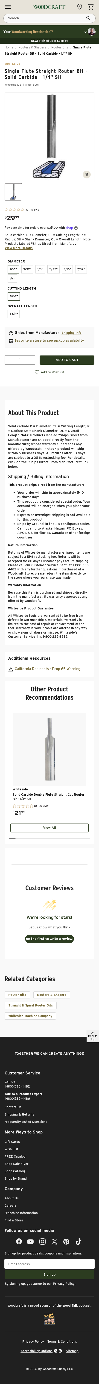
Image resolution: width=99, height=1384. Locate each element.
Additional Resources (29, 658)
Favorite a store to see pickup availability (49, 340)
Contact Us (13, 1107)
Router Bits (59, 47)
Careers (11, 1205)
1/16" (13, 269)
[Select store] (80, 7)
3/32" (27, 269)
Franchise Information (21, 1213)
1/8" (40, 269)
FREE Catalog (15, 1156)
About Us (12, 1198)
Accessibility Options (36, 1351)
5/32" (53, 269)
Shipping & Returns (19, 1114)
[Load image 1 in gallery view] (13, 191)
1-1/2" (14, 314)
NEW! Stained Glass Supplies (49, 40)
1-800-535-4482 (17, 1086)
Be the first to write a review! (49, 939)
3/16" (67, 269)
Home (9, 47)
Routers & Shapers (32, 47)
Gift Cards (12, 1142)
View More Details (19, 248)
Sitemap (72, 1351)
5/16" (14, 296)
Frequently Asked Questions (26, 1122)
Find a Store (14, 1220)
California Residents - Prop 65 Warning (47, 669)
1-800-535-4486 (17, 1098)
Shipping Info (71, 333)
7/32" (81, 269)
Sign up (50, 1274)
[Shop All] (7, 7)
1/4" (12, 278)
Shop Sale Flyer (17, 1164)
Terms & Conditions (62, 1341)
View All (49, 828)
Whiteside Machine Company (30, 1016)
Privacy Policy (64, 1283)
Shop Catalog (15, 1171)
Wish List (11, 1149)
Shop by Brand (16, 1178)
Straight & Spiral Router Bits (30, 1005)
